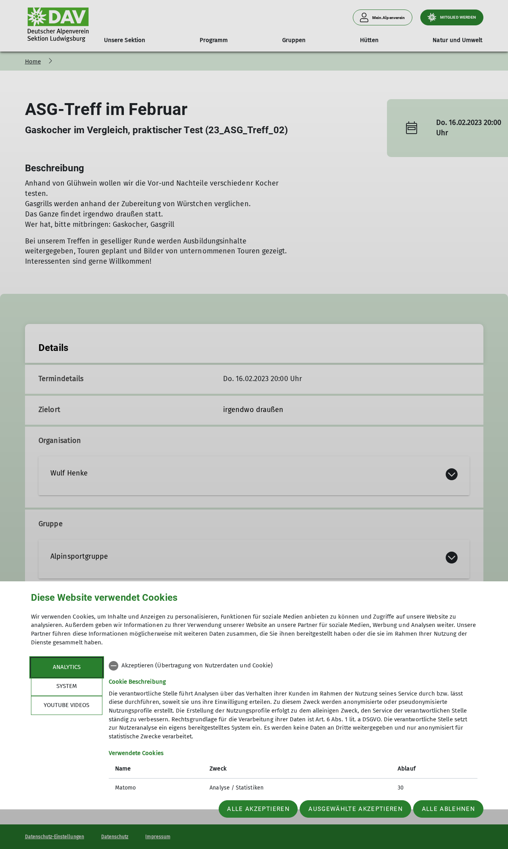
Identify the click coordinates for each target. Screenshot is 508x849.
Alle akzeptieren (258, 809)
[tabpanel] (293, 727)
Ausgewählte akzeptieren (355, 809)
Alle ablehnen (448, 809)
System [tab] (66, 686)
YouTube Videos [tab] (66, 705)
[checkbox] (293, 666)
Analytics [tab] (67, 667)
